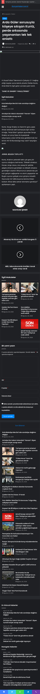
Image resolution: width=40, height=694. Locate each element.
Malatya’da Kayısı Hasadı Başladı (15, 585)
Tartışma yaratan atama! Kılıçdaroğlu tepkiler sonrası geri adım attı (9, 297)
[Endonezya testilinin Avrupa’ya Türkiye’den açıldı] (8, 480)
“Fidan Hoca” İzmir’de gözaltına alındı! (29, 295)
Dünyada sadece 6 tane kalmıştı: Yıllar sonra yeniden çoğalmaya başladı (26, 525)
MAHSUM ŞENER (10, 44)
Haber (13, 14)
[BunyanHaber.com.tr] (20, 6)
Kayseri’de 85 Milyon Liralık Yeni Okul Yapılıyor (10, 322)
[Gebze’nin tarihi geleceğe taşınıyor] (8, 471)
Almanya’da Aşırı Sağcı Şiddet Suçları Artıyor (19, 559)
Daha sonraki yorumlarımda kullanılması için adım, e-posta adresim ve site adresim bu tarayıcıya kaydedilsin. (20, 407)
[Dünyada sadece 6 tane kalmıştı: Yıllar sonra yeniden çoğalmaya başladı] (8, 526)
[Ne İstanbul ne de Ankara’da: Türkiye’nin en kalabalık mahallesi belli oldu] (8, 576)
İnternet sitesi (6, 396)
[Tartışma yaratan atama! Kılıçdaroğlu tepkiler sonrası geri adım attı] (10, 287)
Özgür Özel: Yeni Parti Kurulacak (14, 591)
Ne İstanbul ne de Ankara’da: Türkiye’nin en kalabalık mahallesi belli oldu (25, 576)
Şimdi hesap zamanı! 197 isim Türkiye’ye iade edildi (29, 333)
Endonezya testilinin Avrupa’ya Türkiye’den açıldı (27, 478)
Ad (3, 380)
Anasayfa (7, 14)
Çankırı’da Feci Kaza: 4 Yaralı (10, 308)
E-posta (5, 388)
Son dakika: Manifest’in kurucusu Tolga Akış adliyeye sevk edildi (29, 310)
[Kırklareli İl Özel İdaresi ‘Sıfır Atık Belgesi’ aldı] (8, 552)
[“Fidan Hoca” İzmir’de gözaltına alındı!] (29, 287)
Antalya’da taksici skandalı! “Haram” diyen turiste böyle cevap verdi (19, 441)
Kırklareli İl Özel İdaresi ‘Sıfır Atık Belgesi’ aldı (26, 551)
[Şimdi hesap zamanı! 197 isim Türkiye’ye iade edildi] (29, 324)
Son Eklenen (20, 426)
